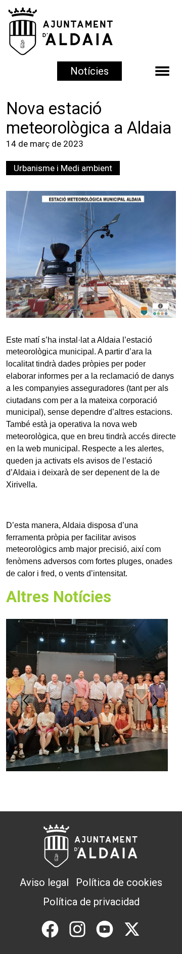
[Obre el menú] (162, 71)
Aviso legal (44, 882)
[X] (132, 929)
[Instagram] (77, 929)
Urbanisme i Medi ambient (63, 168)
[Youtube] (104, 929)
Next (155, 700)
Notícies (89, 71)
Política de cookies (119, 882)
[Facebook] (50, 929)
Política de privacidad (91, 902)
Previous (26, 700)
